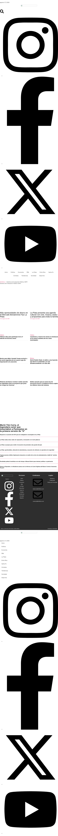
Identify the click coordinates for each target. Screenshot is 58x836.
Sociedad (33, 275)
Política (13, 272)
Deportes (42, 275)
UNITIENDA (55, 528)
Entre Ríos (42, 272)
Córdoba (15, 275)
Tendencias (24, 275)
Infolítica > (3, 282)
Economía (21, 272)
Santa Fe (50, 272)
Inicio (6, 272)
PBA (28, 272)
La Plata (34, 272)
